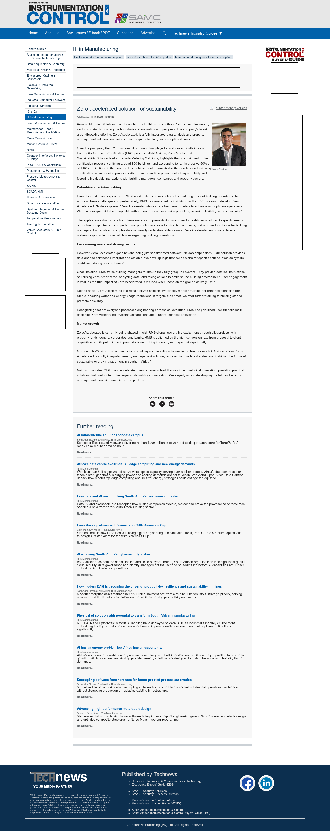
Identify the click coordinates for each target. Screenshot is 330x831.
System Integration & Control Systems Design (45, 210)
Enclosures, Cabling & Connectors (41, 77)
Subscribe (125, 33)
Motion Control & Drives (42, 144)
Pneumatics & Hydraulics (43, 170)
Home (33, 33)
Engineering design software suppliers (98, 57)
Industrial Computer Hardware (46, 100)
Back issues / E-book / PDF (88, 33)
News (30, 149)
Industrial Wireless (39, 105)
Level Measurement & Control (46, 123)
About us (52, 33)
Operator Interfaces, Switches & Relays (46, 157)
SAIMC (31, 185)
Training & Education (40, 224)
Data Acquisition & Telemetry (46, 64)
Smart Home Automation (43, 203)
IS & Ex (32, 111)
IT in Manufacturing (39, 117)
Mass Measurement (40, 138)
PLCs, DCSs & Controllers (44, 165)
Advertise (148, 33)
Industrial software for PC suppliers (149, 57)
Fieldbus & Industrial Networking (40, 86)
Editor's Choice (36, 49)
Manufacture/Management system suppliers (203, 57)
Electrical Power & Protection (46, 69)
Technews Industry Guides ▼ (197, 33)
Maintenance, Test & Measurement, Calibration (43, 130)
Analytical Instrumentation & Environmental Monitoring (45, 56)
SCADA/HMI (35, 191)
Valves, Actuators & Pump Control (44, 231)
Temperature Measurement (44, 218)
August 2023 (84, 116)
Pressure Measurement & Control (43, 178)
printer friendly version (231, 108)
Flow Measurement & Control (45, 94)
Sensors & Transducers (42, 197)
